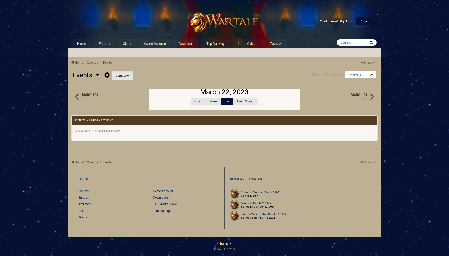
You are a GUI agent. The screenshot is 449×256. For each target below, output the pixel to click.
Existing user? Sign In (335, 21)
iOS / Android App (165, 204)
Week (213, 101)
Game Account (155, 44)
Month (198, 101)
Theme (223, 243)
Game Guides (247, 44)
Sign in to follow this (329, 74)
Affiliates (84, 204)
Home (81, 44)
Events (84, 75)
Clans (127, 44)
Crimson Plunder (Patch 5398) (260, 192)
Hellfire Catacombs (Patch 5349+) (263, 214)
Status (82, 217)
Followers (355, 74)
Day (227, 101)
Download (186, 44)
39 (371, 75)
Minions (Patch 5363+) (256, 203)
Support (83, 197)
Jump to (121, 75)
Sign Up (366, 21)
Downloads (161, 197)
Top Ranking (215, 44)
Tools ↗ (276, 44)
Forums (104, 44)
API (80, 211)
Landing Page (162, 211)
